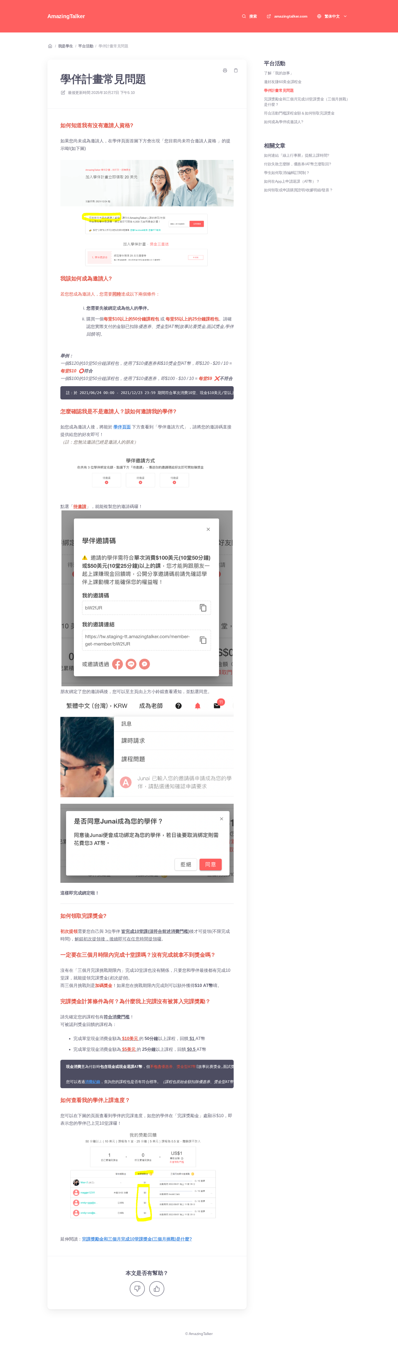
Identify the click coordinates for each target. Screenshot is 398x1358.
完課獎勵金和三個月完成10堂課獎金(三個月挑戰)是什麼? (137, 1239)
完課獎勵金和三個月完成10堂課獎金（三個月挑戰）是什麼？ (307, 102)
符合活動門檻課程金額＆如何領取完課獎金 (299, 113)
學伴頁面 (122, 427)
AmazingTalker (66, 16)
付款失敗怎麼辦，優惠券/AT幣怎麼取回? (297, 164)
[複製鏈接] (235, 70)
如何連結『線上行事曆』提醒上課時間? (296, 155)
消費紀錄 (92, 1082)
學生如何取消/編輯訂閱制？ (286, 172)
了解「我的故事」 (279, 73)
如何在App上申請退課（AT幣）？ (291, 181)
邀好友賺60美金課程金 (283, 82)
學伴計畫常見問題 (113, 46)
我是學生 (65, 46)
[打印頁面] (225, 70)
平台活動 (85, 46)
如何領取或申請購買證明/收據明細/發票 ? (298, 190)
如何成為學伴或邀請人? (283, 122)
